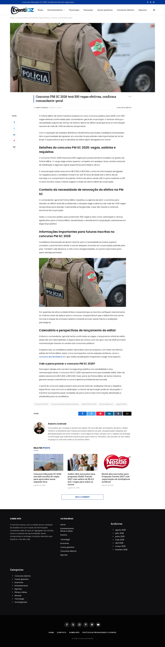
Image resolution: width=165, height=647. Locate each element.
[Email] (14, 146)
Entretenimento (55, 10)
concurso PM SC (41, 404)
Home (40, 10)
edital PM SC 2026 (89, 404)
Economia (88, 10)
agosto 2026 (120, 530)
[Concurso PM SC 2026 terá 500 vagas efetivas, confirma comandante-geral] (82, 57)
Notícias (18, 595)
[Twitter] (14, 128)
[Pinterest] (14, 140)
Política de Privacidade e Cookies (99, 632)
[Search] (154, 10)
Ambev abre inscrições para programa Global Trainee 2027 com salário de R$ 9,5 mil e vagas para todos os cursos (81, 479)
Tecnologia (74, 10)
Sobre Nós (74, 632)
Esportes (143, 10)
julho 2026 (119, 533)
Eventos (63, 535)
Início (12, 18)
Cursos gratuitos (105, 10)
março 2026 (120, 546)
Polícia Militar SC (106, 404)
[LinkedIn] (14, 134)
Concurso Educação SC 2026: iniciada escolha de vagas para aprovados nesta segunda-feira (49, 2)
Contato (61, 632)
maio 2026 (119, 540)
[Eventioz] (22, 9)
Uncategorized (21, 602)
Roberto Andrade (42, 108)
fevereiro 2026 (121, 549)
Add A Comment (82, 497)
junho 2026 (120, 536)
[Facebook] (14, 122)
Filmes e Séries (66, 531)
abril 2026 (119, 543)
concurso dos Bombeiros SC (52, 356)
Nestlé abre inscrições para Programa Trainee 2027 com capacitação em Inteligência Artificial (116, 478)
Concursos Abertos (125, 10)
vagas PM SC (121, 404)
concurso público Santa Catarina (65, 404)
